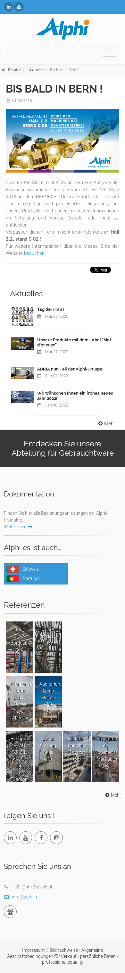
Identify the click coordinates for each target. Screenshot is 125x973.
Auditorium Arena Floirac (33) (50, 694)
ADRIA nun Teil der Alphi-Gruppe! (70, 369)
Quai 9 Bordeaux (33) (49, 636)
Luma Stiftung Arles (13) (48, 749)
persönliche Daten (98, 956)
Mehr (109, 423)
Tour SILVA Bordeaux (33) (20, 639)
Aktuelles (37, 70)
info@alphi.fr (25, 896)
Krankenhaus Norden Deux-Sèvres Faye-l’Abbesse (22, 701)
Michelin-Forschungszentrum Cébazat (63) (79, 749)
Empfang (16, 70)
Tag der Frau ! (50, 309)
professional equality (62, 962)
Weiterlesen (15, 526)
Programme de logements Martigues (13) (108, 752)
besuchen (34, 253)
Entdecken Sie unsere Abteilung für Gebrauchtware (63, 448)
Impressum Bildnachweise (50, 950)
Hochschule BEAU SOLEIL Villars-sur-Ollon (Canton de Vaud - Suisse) (22, 759)
